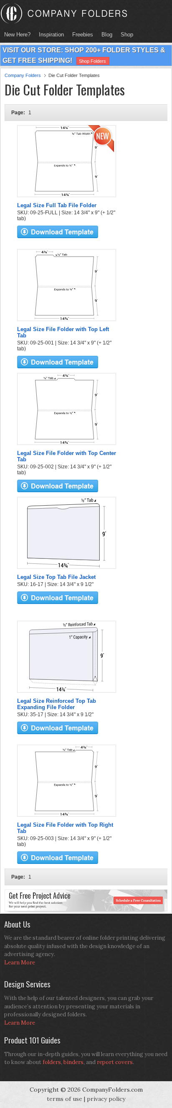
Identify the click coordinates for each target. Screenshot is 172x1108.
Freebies (80, 34)
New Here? (17, 34)
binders (73, 1062)
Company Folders (23, 75)
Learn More (19, 962)
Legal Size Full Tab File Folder (56, 205)
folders (52, 1062)
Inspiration (51, 34)
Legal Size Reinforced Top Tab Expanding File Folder (56, 704)
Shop (124, 34)
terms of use (64, 1099)
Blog (106, 34)
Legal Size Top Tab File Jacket (56, 577)
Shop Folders (92, 61)
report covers (115, 1062)
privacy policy (106, 1099)
